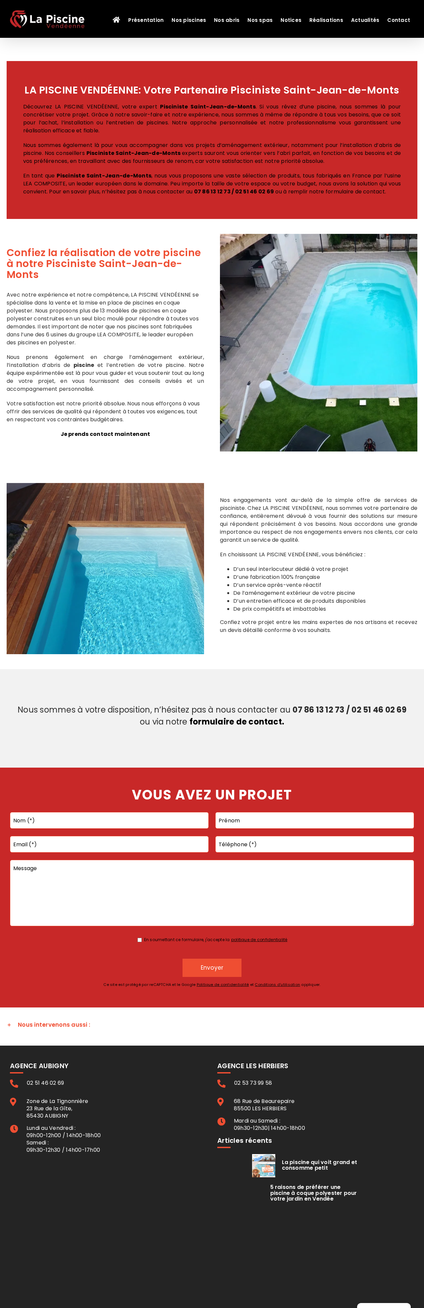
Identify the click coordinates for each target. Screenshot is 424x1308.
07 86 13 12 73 (212, 191)
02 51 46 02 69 (254, 191)
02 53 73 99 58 (253, 1083)
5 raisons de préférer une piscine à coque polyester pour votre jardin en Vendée (313, 1193)
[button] (212, 1025)
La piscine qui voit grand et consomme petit (319, 1165)
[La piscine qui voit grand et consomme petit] (263, 1165)
